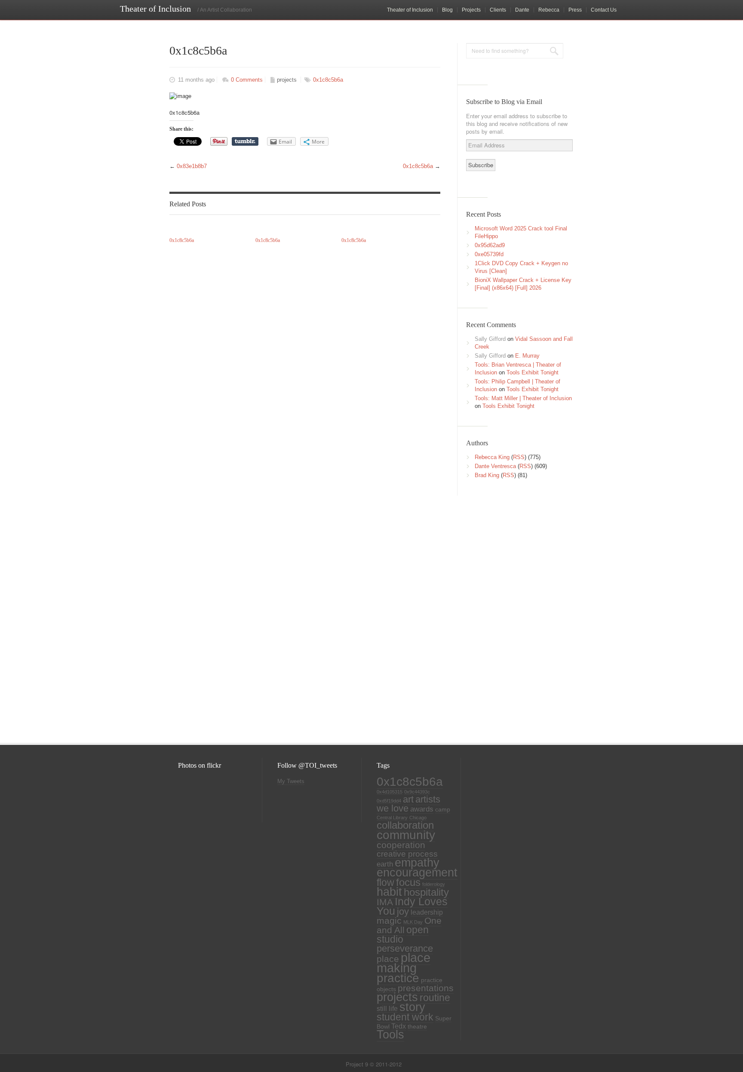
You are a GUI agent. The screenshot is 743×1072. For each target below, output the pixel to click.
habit (389, 891)
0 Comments (247, 80)
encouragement (417, 872)
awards (421, 809)
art (408, 799)
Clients (498, 9)
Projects (471, 9)
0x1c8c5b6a (328, 80)
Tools (390, 1034)
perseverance (405, 948)
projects (287, 80)
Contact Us (604, 9)
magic (389, 921)
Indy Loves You (412, 906)
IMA (385, 902)
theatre (417, 1026)
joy (403, 911)
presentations (426, 988)
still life (387, 1008)
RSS (519, 457)
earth (385, 864)
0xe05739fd (489, 254)
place (388, 959)
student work (405, 1017)
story (412, 1007)
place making (403, 962)
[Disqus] (302, 611)
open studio (403, 934)
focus (408, 882)
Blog (447, 9)
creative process (407, 853)
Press (575, 9)
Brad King (487, 475)
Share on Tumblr (245, 141)
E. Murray (527, 355)
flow (385, 882)
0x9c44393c (417, 791)
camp (442, 809)
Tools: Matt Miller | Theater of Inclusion (523, 398)
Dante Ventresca (495, 466)
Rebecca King (492, 457)
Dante (522, 9)
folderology (433, 884)
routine (435, 997)
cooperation (401, 845)
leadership (427, 912)
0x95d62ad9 (490, 245)
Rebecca (548, 9)
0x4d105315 (389, 791)
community (406, 835)
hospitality (426, 892)
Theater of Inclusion (410, 9)
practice (398, 978)
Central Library (392, 817)
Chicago (418, 817)
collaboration (405, 825)
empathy (417, 862)
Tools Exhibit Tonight (533, 372)
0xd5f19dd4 (389, 800)
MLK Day (413, 922)
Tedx (398, 1026)
